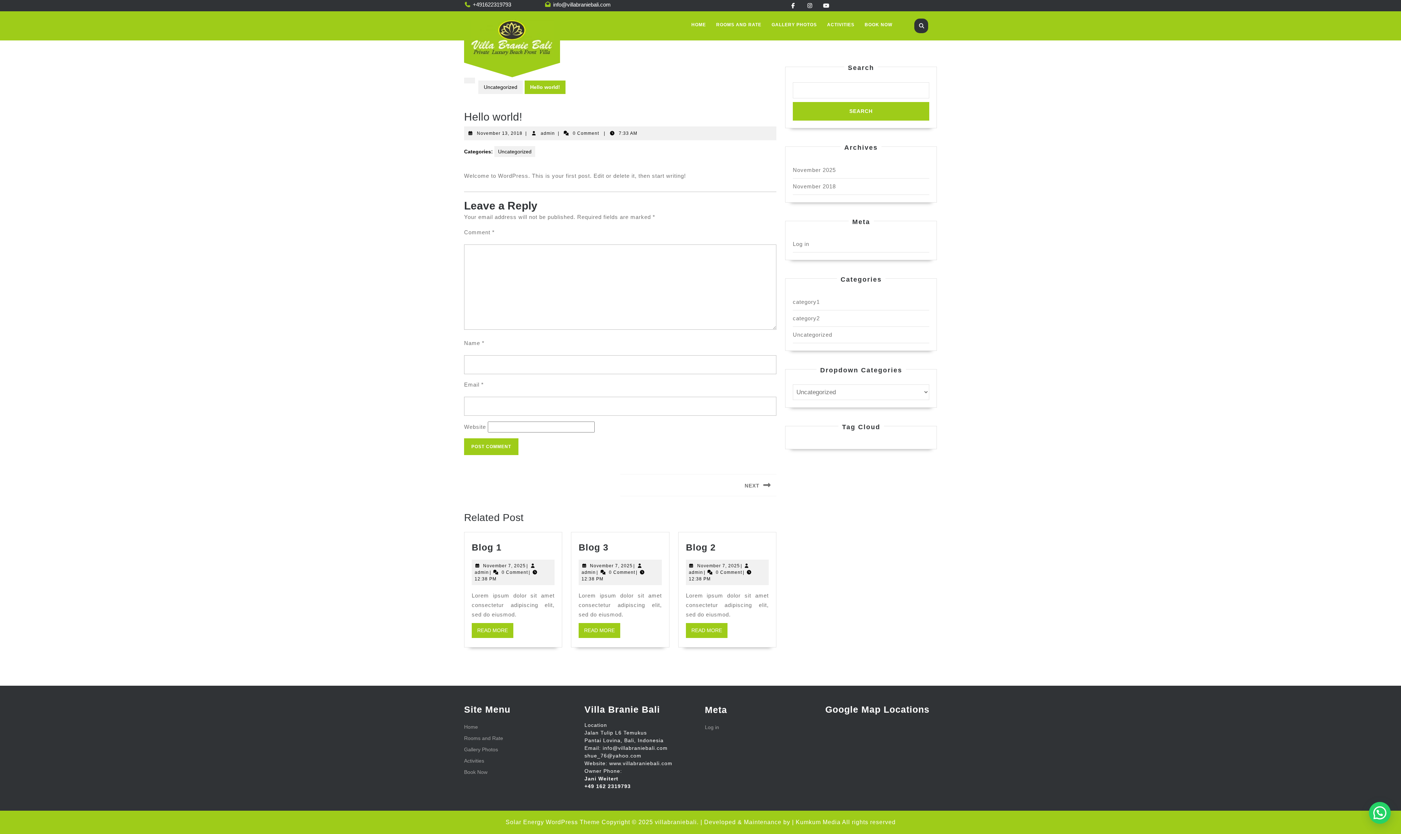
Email (474, 384)
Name (474, 343)
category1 (806, 302)
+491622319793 (492, 4)
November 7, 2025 (504, 565)
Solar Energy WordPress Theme (553, 822)
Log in (801, 244)
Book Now (878, 24)
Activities (840, 24)
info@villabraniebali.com (582, 4)
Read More (495, 632)
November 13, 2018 (499, 133)
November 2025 (814, 170)
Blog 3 (594, 547)
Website (475, 427)
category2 (806, 318)
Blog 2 (701, 547)
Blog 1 (487, 547)
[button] (1380, 813)
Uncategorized (500, 87)
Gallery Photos (794, 24)
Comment (479, 232)
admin (548, 133)
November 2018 (814, 186)
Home (698, 24)
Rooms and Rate (738, 24)
